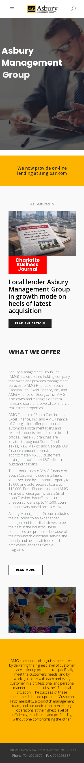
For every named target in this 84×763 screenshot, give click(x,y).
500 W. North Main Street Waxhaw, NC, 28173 (42, 750)
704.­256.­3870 (32, 755)
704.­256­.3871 (62, 755)
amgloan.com (53, 173)
